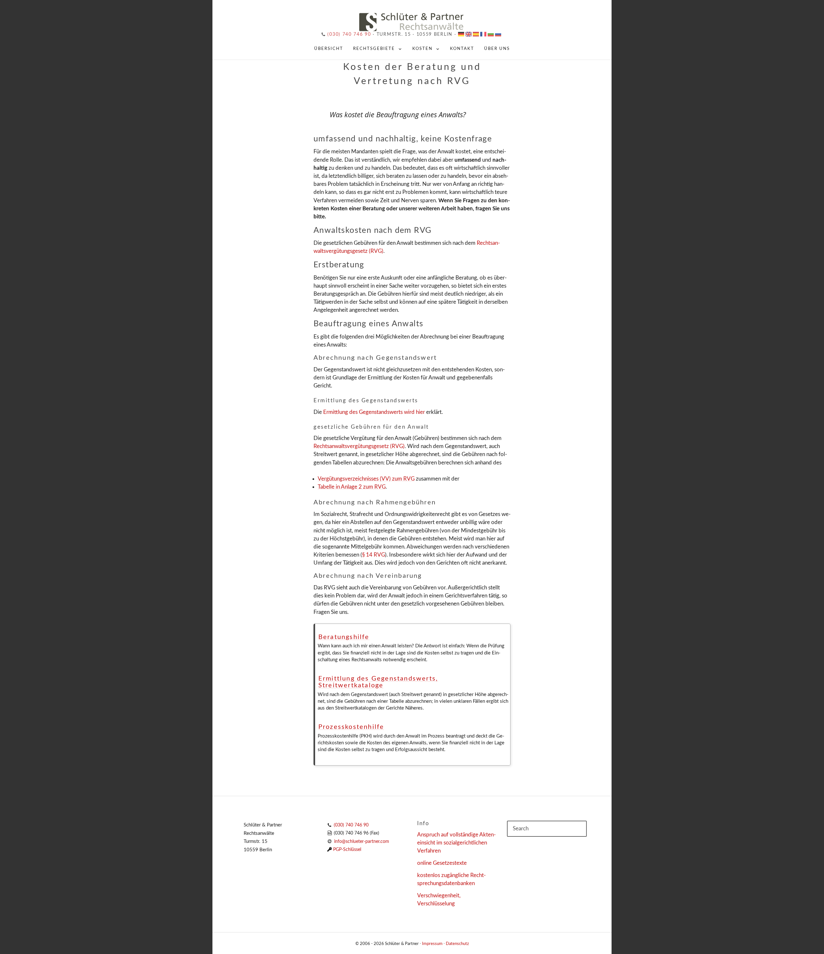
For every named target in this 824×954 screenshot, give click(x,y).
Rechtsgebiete (374, 49)
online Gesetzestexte (442, 863)
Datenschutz (457, 943)
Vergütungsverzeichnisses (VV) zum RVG (366, 479)
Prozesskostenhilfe (351, 727)
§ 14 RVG (373, 555)
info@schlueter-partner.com (361, 841)
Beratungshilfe (344, 637)
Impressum (432, 943)
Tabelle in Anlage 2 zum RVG (352, 487)
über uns (497, 49)
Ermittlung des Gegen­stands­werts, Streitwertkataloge (378, 682)
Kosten (422, 49)
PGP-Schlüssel (347, 849)
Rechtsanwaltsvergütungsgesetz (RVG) (359, 446)
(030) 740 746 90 (348, 34)
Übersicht (328, 49)
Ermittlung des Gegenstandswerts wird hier (374, 412)
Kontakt (462, 49)
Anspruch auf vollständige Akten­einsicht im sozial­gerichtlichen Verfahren (456, 843)
